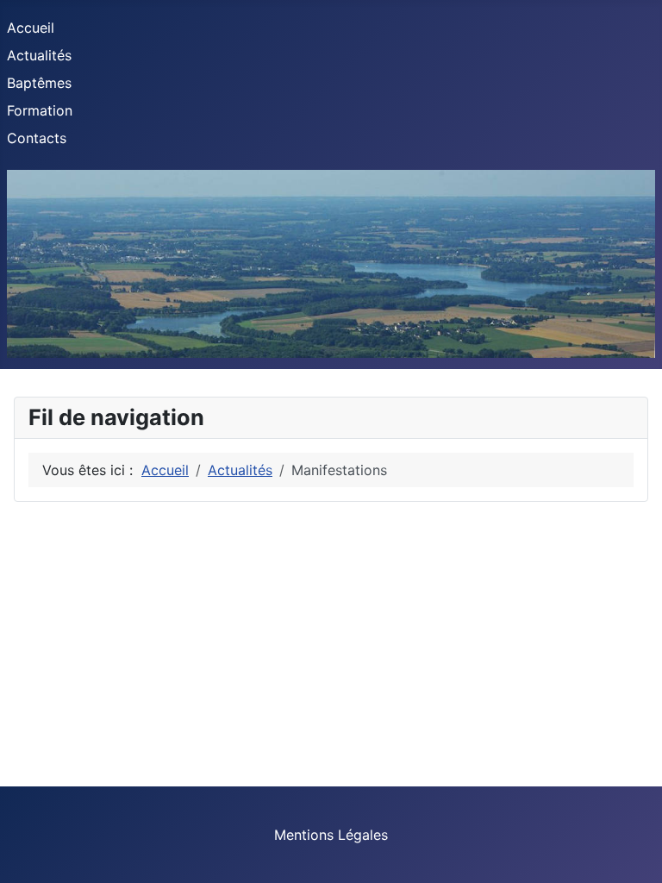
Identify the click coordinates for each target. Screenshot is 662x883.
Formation (39, 110)
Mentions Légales (331, 834)
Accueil (30, 27)
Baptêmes (39, 82)
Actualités (39, 55)
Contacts (36, 138)
